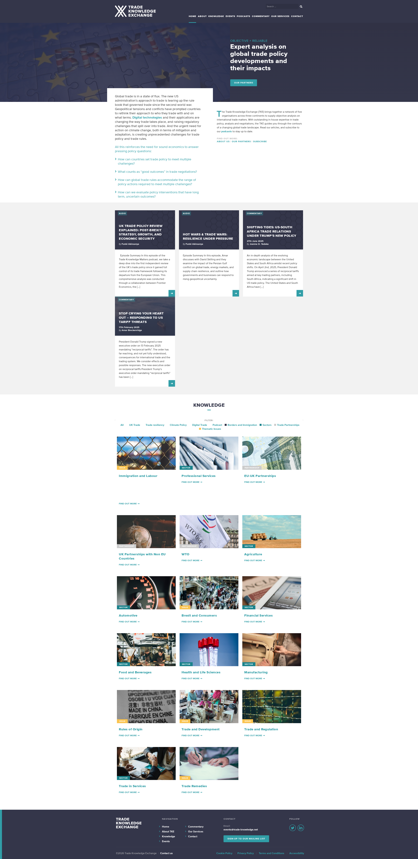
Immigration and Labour (138, 476)
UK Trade (134, 424)
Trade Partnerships (288, 424)
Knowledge (216, 16)
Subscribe (260, 141)
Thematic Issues (211, 428)
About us (223, 141)
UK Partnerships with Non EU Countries (142, 556)
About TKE (168, 831)
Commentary (261, 16)
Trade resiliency (155, 424)
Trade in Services (132, 786)
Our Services (280, 16)
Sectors (267, 424)
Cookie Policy (224, 853)
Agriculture (253, 554)
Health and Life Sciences (201, 672)
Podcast (217, 424)
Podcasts (243, 16)
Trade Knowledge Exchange (129, 823)
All (122, 424)
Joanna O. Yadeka (259, 244)
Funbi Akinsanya (130, 244)
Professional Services (199, 476)
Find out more (128, 503)
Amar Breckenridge (132, 330)
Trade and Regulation (261, 729)
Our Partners (243, 82)
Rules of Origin (131, 729)
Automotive (128, 615)
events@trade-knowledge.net (241, 829)
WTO (185, 554)
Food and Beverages (135, 672)
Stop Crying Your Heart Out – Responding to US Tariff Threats (141, 318)
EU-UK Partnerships (260, 476)
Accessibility (296, 853)
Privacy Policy (245, 853)
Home (192, 16)
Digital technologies (147, 117)
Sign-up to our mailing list (246, 838)
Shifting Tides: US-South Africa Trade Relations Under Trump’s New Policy (271, 231)
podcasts (226, 131)
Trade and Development (201, 729)
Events (230, 16)
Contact (297, 16)
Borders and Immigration (242, 424)
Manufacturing (256, 672)
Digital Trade (199, 424)
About (202, 16)
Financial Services (258, 615)
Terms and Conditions (271, 853)
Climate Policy (178, 424)
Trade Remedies (194, 786)
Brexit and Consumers (199, 615)
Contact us (166, 853)
